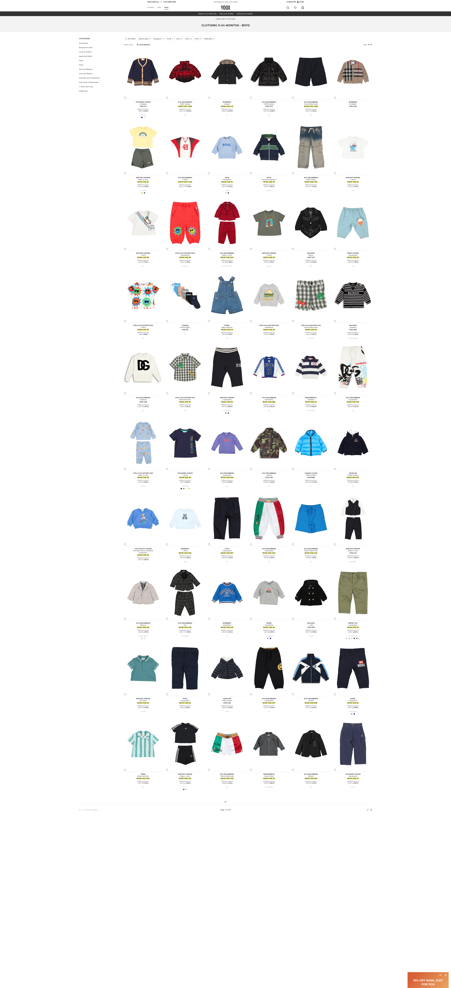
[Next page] (360, 810)
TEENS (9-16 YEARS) (244, 14)
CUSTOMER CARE (169, 2)
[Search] (287, 7)
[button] (100, 43)
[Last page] (370, 810)
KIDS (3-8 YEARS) (226, 14)
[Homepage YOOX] (225, 8)
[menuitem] (150, 7)
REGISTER (292, 2)
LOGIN (300, 2)
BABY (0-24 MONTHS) (207, 14)
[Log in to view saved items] (295, 7)
